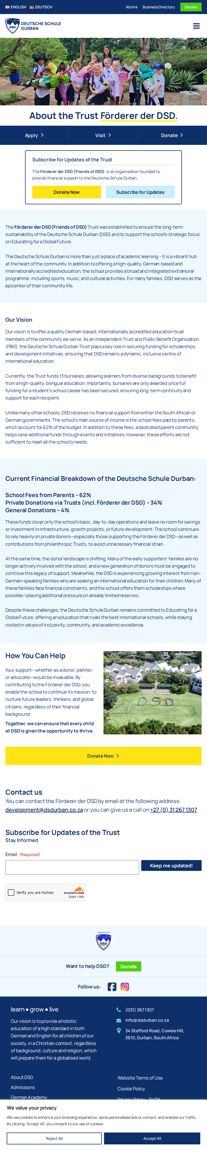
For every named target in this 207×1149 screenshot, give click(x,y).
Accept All (152, 1138)
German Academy (29, 1097)
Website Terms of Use (140, 1078)
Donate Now (67, 192)
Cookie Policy (131, 1088)
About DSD (22, 1077)
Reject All (54, 1138)
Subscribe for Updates (140, 192)
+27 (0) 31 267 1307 (173, 809)
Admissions (23, 1087)
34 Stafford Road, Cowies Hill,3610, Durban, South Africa (154, 1034)
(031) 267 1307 (139, 1010)
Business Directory (159, 6)
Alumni (131, 6)
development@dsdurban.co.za (44, 809)
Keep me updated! (171, 865)
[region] (103, 1124)
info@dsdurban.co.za (147, 1020)
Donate (191, 6)
